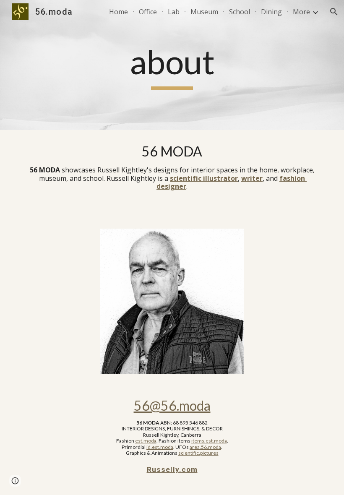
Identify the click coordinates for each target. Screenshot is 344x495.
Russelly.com (172, 469)
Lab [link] (174, 11)
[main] (172, 65)
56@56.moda (172, 405)
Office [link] (148, 11)
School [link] (239, 11)
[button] (334, 12)
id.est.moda (159, 447)
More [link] (301, 11)
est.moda (145, 441)
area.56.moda (205, 447)
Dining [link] (271, 11)
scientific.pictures (198, 453)
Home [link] (118, 11)
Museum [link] (204, 11)
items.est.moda (209, 441)
